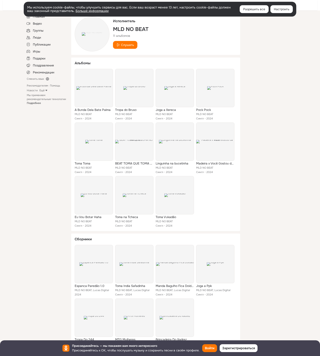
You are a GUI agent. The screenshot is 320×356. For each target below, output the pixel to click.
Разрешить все (254, 9)
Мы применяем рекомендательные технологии (46, 99)
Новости (32, 90)
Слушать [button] (127, 45)
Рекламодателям (37, 85)
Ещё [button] (42, 90)
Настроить (281, 9)
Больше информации (92, 11)
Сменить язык (35, 79)
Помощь (55, 85)
